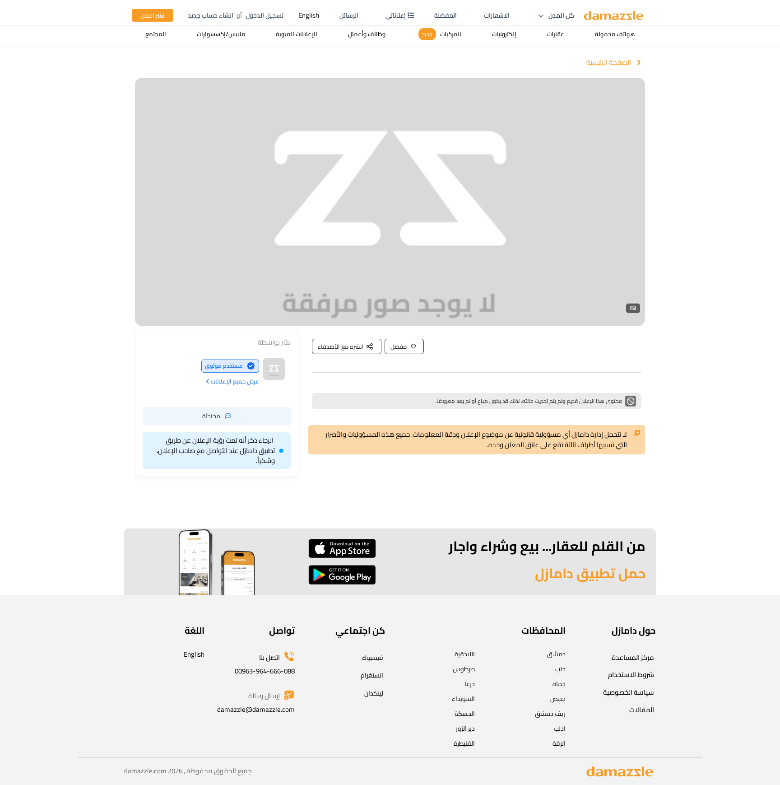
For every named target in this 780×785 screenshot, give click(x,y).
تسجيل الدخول (264, 15)
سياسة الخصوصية (628, 692)
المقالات (641, 709)
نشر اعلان (152, 15)
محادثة (211, 415)
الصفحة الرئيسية (608, 62)
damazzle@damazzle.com (256, 709)
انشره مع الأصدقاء (340, 346)
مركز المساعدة (633, 657)
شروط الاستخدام (631, 674)
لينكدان (373, 693)
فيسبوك (372, 658)
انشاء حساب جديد (210, 15)
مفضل (398, 346)
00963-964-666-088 (265, 671)
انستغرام (372, 675)
